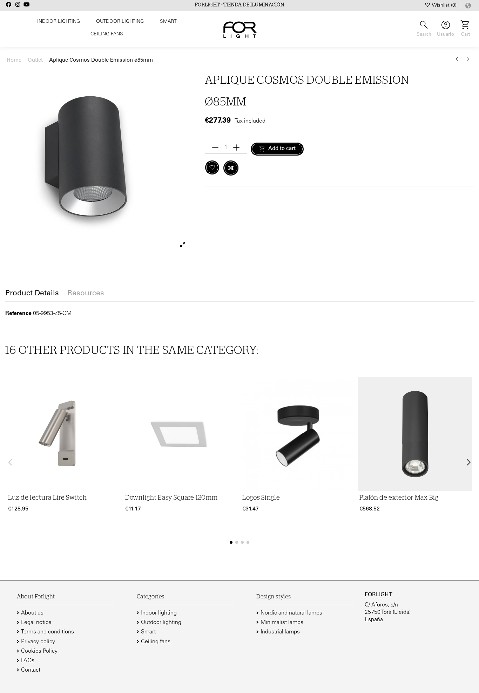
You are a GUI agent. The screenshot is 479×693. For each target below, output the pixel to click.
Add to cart (282, 148)
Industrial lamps (280, 632)
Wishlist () (444, 5)
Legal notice (36, 622)
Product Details (32, 293)
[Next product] (468, 61)
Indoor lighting (159, 613)
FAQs (27, 661)
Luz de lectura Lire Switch (47, 498)
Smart (148, 632)
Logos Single (261, 498)
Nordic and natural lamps (291, 613)
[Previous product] (458, 61)
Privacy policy (38, 642)
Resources (85, 293)
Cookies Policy (39, 651)
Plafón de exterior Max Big (399, 498)
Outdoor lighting (161, 622)
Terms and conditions (47, 632)
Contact (30, 670)
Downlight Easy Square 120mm (171, 498)
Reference (18, 313)
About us (32, 613)
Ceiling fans (155, 642)
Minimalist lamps (282, 622)
